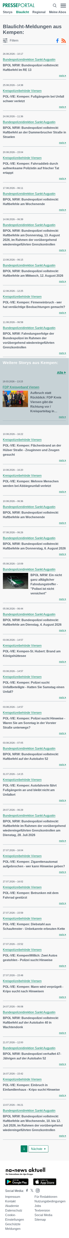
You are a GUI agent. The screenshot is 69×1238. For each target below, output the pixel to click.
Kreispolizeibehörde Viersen (22, 90)
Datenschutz (13, 1210)
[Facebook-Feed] (57, 40)
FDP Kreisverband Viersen (21, 387)
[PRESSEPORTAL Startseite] (18, 5)
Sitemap (40, 1219)
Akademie (12, 1206)
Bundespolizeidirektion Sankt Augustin (29, 59)
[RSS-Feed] (63, 40)
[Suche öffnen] (55, 5)
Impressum (12, 1196)
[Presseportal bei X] (31, 1190)
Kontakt (10, 1201)
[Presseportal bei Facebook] (26, 1190)
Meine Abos (57, 12)
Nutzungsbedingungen (50, 1201)
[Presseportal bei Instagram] (36, 1190)
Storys (7, 12)
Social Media (43, 1215)
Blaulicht (22, 12)
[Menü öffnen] (63, 5)
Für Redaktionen (45, 1196)
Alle (60, 372)
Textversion (42, 1210)
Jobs (37, 1206)
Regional (38, 12)
